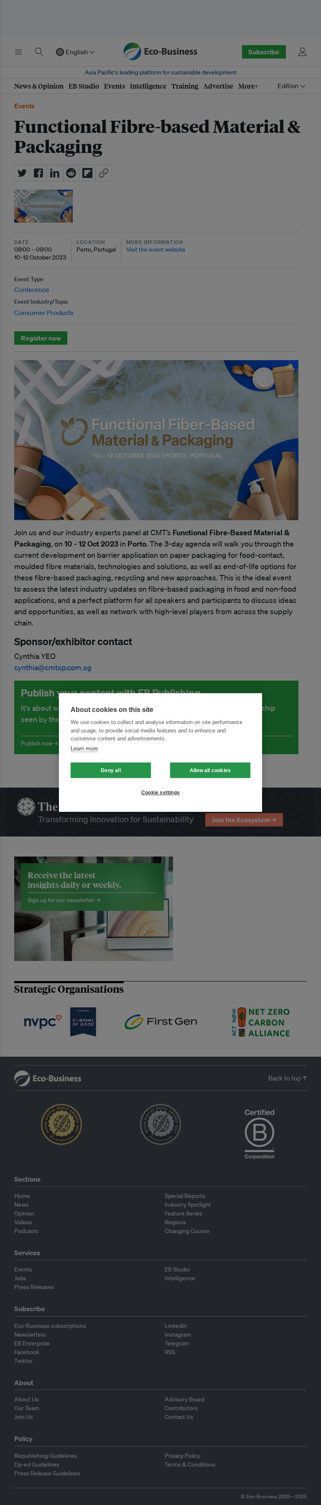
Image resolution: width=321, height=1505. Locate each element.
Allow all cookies (210, 770)
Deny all (111, 770)
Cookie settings (160, 793)
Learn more (84, 748)
